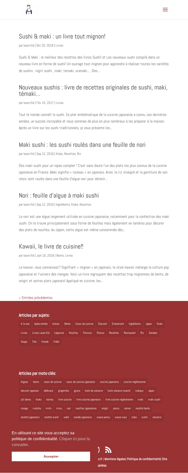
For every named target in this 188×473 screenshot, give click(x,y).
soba (134, 417)
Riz (79, 153)
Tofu (34, 342)
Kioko (59, 153)
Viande (44, 342)
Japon (149, 324)
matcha (37, 408)
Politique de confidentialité (144, 459)
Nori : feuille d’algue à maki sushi (59, 195)
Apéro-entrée (40, 324)
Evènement (118, 324)
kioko (38, 399)
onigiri (105, 408)
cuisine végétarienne (135, 382)
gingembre (63, 391)
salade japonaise (83, 417)
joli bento (26, 399)
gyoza (77, 391)
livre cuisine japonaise (88, 399)
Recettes (70, 153)
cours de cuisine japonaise (80, 382)
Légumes (59, 333)
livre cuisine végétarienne (119, 399)
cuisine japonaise (109, 382)
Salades (153, 333)
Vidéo (56, 342)
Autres (55, 324)
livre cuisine (64, 399)
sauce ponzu (103, 417)
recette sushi (51, 417)
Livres (59, 45)
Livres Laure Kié (40, 333)
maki (140, 399)
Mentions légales (115, 459)
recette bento (143, 408)
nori (69, 408)
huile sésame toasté (119, 391)
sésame (157, 417)
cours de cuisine (52, 382)
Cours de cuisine (84, 324)
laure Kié (29, 45)
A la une (25, 324)
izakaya (139, 391)
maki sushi (154, 399)
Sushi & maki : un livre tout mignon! (62, 36)
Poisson (87, 333)
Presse (100, 333)
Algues (24, 382)
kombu (49, 399)
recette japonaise (30, 417)
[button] (30, 445)
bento (36, 382)
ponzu (116, 408)
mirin (48, 408)
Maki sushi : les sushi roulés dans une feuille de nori (82, 145)
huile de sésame (94, 391)
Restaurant (130, 333)
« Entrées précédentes (35, 297)
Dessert (102, 324)
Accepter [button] (51, 456)
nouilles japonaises (86, 408)
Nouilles (73, 333)
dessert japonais (30, 391)
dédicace (48, 391)
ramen (127, 408)
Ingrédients (63, 204)
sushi (144, 417)
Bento (60, 255)
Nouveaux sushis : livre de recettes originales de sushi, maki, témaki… (93, 90)
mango (24, 408)
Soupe (24, 342)
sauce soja (121, 417)
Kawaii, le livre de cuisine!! (51, 246)
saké (66, 417)
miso (59, 408)
